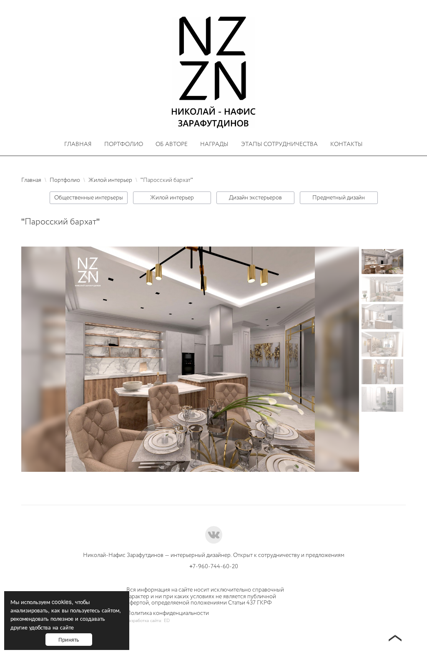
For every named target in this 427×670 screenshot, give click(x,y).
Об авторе (172, 144)
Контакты (346, 144)
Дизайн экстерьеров (255, 198)
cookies (62, 601)
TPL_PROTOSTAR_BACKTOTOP (395, 639)
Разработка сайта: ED (148, 620)
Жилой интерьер (172, 198)
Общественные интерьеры (88, 198)
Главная (78, 144)
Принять (68, 639)
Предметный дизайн (338, 198)
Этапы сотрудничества (279, 144)
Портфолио (123, 144)
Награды (214, 144)
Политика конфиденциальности (167, 613)
